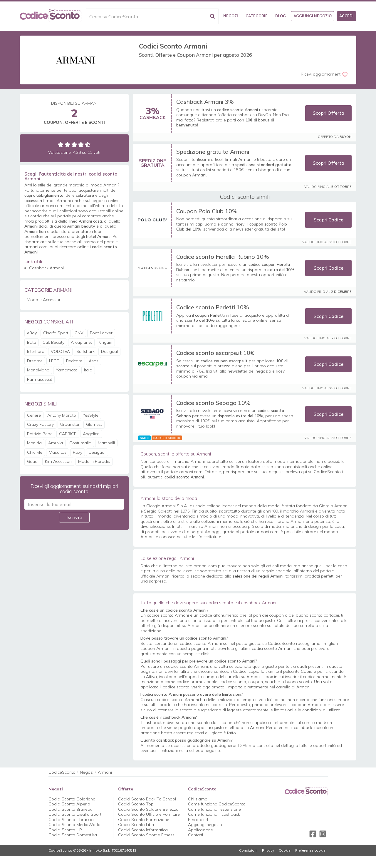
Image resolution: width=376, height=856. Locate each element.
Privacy (268, 850)
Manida (34, 442)
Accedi (346, 16)
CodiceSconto (61, 772)
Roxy (77, 452)
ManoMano (38, 370)
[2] (67, 144)
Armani (105, 772)
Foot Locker (101, 333)
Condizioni (248, 850)
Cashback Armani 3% (205, 101)
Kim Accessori (58, 461)
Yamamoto (67, 370)
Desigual (109, 351)
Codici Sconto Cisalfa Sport (74, 814)
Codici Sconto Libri (136, 824)
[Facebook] (313, 834)
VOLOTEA (60, 351)
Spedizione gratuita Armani (212, 151)
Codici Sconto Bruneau (70, 809)
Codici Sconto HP (65, 829)
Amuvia (55, 442)
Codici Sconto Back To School (147, 799)
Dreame (35, 360)
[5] (88, 144)
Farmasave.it (39, 379)
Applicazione (200, 829)
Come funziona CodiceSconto (217, 804)
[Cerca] (212, 16)
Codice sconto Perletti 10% (212, 307)
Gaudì (32, 461)
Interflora (35, 351)
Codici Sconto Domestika (72, 834)
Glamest (94, 424)
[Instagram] (323, 834)
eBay (32, 333)
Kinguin (105, 342)
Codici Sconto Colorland (71, 799)
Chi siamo (197, 799)
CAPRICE (67, 433)
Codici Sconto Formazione (143, 819)
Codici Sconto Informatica (143, 829)
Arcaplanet (81, 342)
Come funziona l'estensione (214, 809)
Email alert (198, 819)
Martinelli (106, 442)
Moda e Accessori (44, 299)
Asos (93, 360)
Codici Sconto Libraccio (71, 819)
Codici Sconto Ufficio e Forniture (149, 814)
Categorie (257, 16)
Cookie (285, 850)
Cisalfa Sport (55, 333)
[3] (74, 144)
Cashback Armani (46, 268)
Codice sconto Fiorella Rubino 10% (222, 256)
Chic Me (34, 452)
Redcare (74, 360)
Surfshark (85, 351)
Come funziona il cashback (214, 814)
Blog (280, 16)
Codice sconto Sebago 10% (213, 402)
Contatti (195, 834)
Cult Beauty (53, 342)
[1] (61, 144)
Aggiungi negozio (312, 16)
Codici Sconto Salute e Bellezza (148, 809)
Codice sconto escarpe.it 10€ (215, 352)
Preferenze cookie (310, 850)
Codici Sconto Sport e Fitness (146, 834)
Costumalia (80, 442)
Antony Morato (61, 415)
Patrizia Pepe (40, 433)
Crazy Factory (40, 424)
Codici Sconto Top (136, 804)
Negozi (230, 16)
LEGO (54, 360)
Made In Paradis (94, 461)
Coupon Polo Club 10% (207, 211)
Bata (31, 342)
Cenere (34, 415)
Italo (88, 370)
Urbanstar (70, 424)
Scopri (328, 113)
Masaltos (57, 452)
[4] (81, 144)
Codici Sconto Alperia (69, 804)
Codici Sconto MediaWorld (74, 824)
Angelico (91, 433)
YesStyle (90, 415)
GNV (79, 333)
